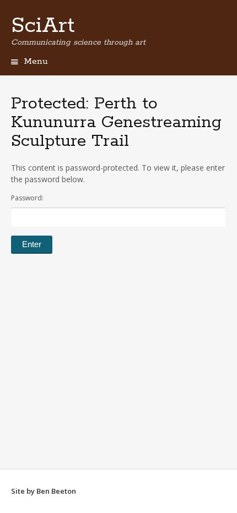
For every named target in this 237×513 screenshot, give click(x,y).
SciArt (43, 26)
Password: (27, 198)
